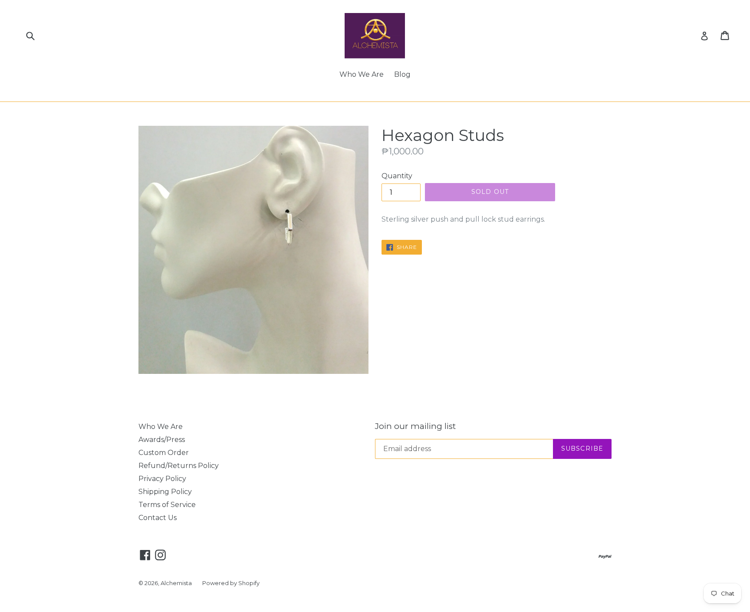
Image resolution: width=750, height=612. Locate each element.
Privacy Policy (162, 479)
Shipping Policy (165, 492)
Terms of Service (167, 505)
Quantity (397, 176)
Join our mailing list (415, 426)
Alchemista (176, 582)
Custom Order (163, 452)
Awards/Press (161, 439)
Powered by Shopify (231, 582)
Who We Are (361, 74)
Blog (402, 74)
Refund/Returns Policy (178, 465)
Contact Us (157, 518)
